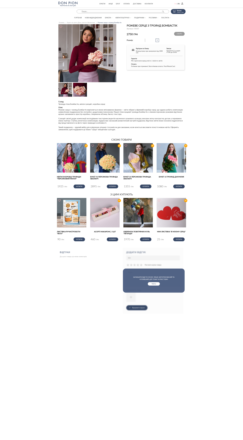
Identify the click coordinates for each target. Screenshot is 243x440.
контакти (149, 4)
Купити (79, 186)
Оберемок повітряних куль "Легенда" (136, 233)
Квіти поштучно (122, 18)
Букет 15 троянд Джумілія (171, 177)
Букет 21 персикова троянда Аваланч (137, 178)
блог (118, 4)
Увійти (154, 284)
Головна (61, 22)
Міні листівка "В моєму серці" (171, 232)
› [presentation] (184, 162)
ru (179, 4)
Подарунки (139, 18)
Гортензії (78, 18)
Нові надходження (93, 18)
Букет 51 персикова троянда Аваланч (104, 178)
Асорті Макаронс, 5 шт (105, 232)
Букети (102, 4)
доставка (137, 4)
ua (175, 4)
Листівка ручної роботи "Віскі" (68, 233)
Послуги (165, 18)
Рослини (153, 18)
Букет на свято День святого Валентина (81, 22)
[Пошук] (163, 11)
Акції (111, 4)
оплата (126, 4)
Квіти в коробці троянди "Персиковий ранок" (69, 178)
